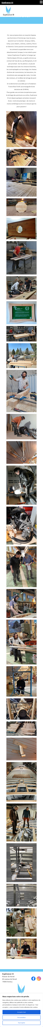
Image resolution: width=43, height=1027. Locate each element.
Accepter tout (21, 1012)
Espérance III (7, 2)
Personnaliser (21, 1017)
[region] (21, 1010)
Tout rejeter (21, 1023)
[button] (41, 2)
